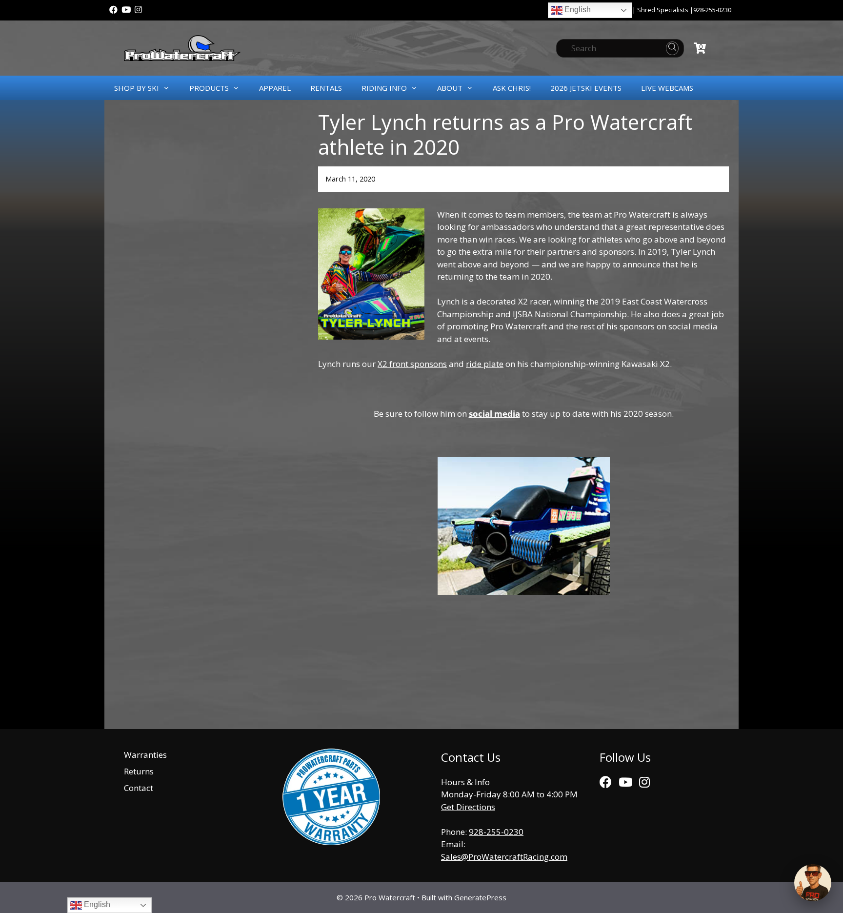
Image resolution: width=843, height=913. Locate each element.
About (449, 88)
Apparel (275, 88)
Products (209, 88)
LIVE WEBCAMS (667, 88)
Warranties (145, 754)
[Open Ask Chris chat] (812, 882)
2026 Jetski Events (586, 88)
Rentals (326, 88)
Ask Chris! (512, 88)
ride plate (484, 363)
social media (494, 413)
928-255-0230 (712, 9)
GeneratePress (480, 897)
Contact (138, 787)
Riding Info (384, 88)
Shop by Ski (136, 88)
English (576, 9)
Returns (139, 771)
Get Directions (468, 806)
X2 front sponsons (412, 363)
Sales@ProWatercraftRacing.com (504, 856)
